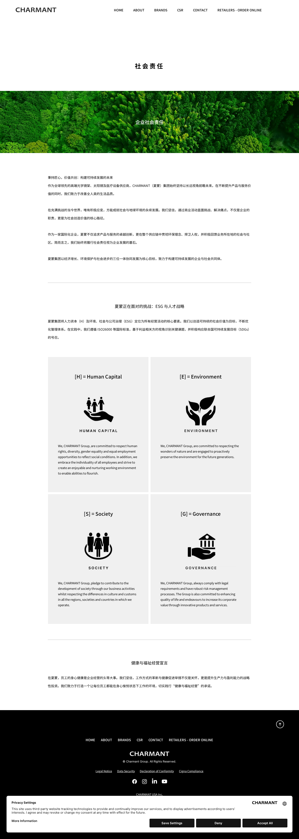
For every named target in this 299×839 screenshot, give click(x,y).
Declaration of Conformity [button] (157, 771)
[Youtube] (164, 781)
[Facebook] (134, 781)
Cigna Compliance (191, 771)
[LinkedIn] (154, 781)
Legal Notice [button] (104, 771)
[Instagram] (144, 781)
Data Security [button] (126, 771)
